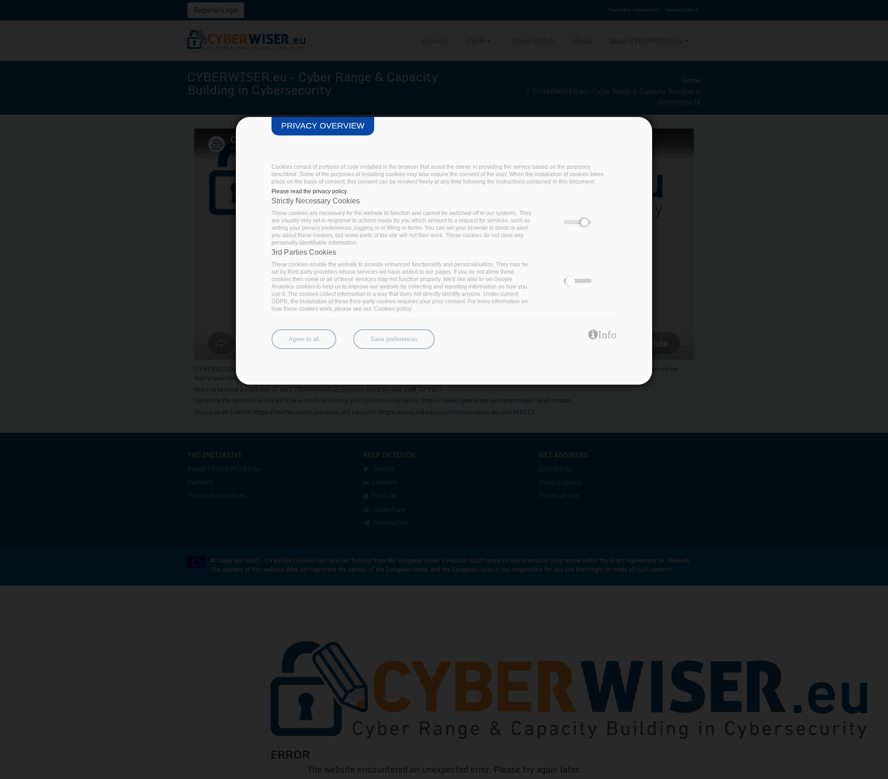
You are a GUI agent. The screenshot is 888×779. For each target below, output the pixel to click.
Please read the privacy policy (309, 191)
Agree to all (304, 339)
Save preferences (394, 339)
